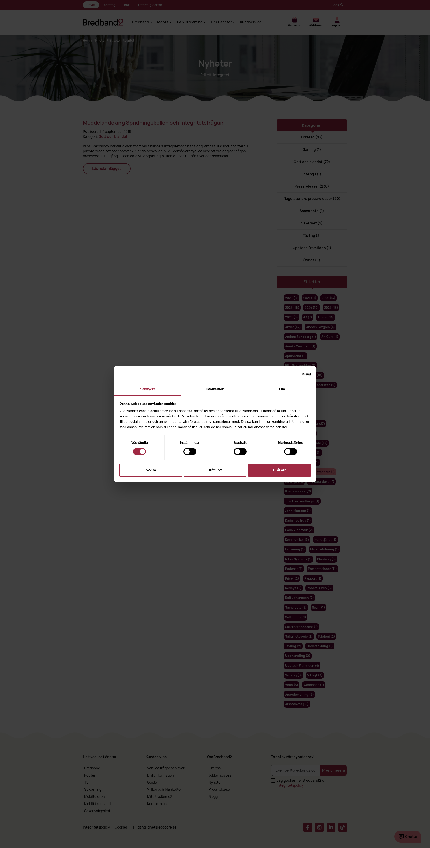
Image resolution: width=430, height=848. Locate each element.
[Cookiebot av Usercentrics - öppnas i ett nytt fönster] (291, 374)
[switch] (189, 451)
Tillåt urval (215, 470)
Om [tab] (282, 389)
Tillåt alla (279, 470)
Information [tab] (215, 389)
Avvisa (151, 470)
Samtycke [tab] (148, 389)
